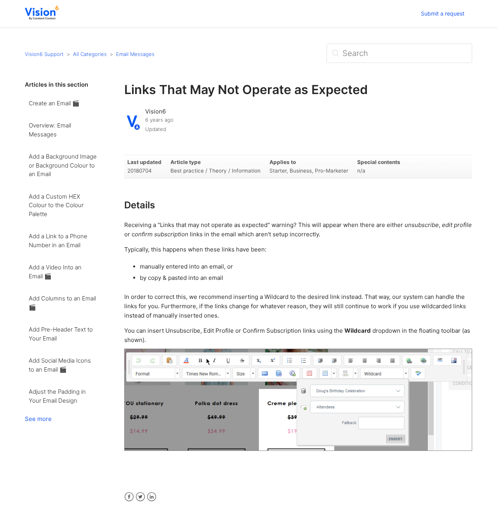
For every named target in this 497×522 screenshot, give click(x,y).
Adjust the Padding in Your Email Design (57, 396)
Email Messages (135, 54)
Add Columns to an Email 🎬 (62, 303)
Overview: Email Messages (50, 130)
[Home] (42, 17)
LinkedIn (151, 497)
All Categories (90, 54)
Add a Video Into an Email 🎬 (55, 272)
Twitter (140, 497)
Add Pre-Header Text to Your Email (61, 334)
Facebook (129, 497)
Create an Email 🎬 (54, 103)
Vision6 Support (44, 54)
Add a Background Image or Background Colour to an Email (63, 165)
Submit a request (442, 13)
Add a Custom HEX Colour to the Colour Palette (56, 205)
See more (38, 418)
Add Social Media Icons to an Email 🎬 (60, 365)
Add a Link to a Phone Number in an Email (58, 240)
